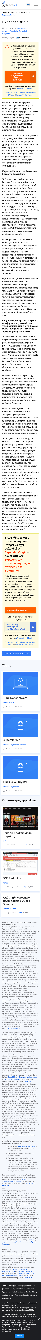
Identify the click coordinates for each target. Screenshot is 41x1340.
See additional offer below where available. (20, 92)
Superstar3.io (11, 739)
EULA (10, 95)
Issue (5, 841)
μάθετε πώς (28, 1081)
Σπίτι (4, 1285)
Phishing (7, 909)
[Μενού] (36, 4)
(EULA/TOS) (31, 1240)
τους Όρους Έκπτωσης (12, 1079)
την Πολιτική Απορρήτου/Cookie (26, 1077)
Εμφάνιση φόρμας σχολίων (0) (17, 653)
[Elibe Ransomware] (20, 683)
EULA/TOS (11, 1077)
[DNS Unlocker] (20, 863)
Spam (14, 909)
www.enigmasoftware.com (26, 1146)
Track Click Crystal (15, 781)
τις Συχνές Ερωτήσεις (13, 1028)
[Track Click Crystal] (20, 767)
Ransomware (8, 703)
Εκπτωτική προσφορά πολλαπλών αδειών (17, 626)
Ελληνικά (31, 4)
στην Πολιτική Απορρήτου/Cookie (13, 1242)
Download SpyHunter (17, 610)
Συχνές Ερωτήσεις (23, 1273)
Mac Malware (22, 12)
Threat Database (8, 12)
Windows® (20, 89)
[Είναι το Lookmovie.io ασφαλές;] (20, 818)
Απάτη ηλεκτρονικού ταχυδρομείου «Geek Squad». (16, 901)
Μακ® (29, 89)
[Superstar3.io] (20, 725)
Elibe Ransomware (15, 697)
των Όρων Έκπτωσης (25, 1271)
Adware (5, 31)
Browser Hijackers (11, 745)
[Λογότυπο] (9, 4)
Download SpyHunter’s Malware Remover (17, 77)
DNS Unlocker (12, 878)
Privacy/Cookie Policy (24, 95)
